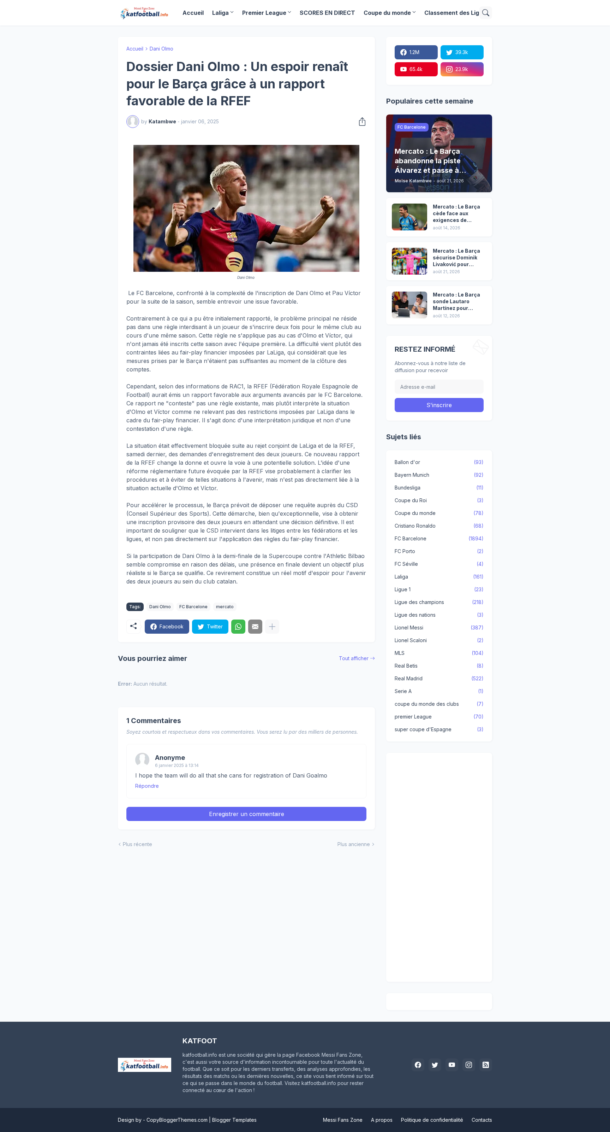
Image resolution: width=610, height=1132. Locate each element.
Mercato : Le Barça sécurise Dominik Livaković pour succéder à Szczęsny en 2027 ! (457, 258)
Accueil (193, 12)
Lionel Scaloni (439, 640)
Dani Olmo (161, 49)
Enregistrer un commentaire (246, 813)
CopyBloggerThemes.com (177, 1120)
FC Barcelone (193, 606)
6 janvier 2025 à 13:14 (177, 765)
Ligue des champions (439, 602)
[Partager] (360, 121)
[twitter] (435, 1064)
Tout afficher (354, 658)
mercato (225, 606)
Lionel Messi (439, 627)
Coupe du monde (387, 12)
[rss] (485, 1064)
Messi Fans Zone (343, 1120)
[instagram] (468, 1064)
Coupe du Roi (439, 500)
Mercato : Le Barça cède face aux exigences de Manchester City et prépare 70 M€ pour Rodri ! (458, 214)
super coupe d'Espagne (439, 729)
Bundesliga (439, 488)
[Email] (255, 627)
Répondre (147, 786)
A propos (382, 1120)
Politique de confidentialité (432, 1120)
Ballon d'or (439, 462)
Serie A (439, 691)
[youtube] (451, 1064)
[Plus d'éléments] (272, 627)
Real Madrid (439, 678)
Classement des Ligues (456, 12)
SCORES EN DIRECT (327, 12)
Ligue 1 (439, 589)
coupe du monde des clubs (439, 704)
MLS (439, 653)
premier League (439, 717)
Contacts (482, 1120)
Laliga (220, 12)
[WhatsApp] (238, 627)
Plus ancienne (353, 844)
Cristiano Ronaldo (439, 526)
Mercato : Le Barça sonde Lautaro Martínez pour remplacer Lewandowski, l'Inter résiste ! (459, 302)
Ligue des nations (439, 615)
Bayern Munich (439, 475)
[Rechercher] (485, 12)
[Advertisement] (439, 867)
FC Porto (439, 551)
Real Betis (439, 666)
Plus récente (137, 844)
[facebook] (418, 1064)
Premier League (264, 12)
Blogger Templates (234, 1120)
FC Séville (439, 564)
